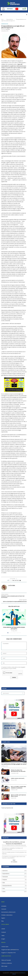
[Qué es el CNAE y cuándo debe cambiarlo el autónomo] (5, 788)
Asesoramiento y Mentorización (8, 912)
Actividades (3, 906)
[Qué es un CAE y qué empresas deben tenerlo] (5, 797)
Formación (3, 909)
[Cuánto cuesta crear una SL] (5, 780)
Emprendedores (9, 19)
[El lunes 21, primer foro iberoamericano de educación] (5, 772)
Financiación (14, 876)
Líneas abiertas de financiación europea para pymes (14, 627)
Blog (2, 921)
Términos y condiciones (6, 963)
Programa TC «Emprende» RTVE (8, 952)
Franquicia (14, 879)
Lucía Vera (8, 29)
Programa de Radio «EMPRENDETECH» (10, 949)
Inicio (2, 19)
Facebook (3, 932)
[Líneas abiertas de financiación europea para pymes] (14, 617)
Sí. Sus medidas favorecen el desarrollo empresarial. (14, 845)
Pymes (14, 891)
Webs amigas (4, 966)
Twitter (2, 935)
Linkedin (3, 928)
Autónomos (14, 870)
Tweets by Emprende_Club (7, 808)
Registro (3, 918)
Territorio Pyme (4, 946)
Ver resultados (14, 861)
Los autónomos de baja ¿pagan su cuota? (14, 764)
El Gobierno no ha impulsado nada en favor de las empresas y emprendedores (13, 857)
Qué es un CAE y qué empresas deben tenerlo (18, 795)
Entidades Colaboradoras (6, 915)
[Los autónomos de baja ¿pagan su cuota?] (14, 753)
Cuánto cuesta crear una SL (17, 778)
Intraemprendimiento (14, 885)
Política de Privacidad (6, 960)
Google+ (3, 939)
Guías (14, 882)
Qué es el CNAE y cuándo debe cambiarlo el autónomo (18, 787)
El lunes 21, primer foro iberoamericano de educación (18, 770)
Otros (14, 888)
